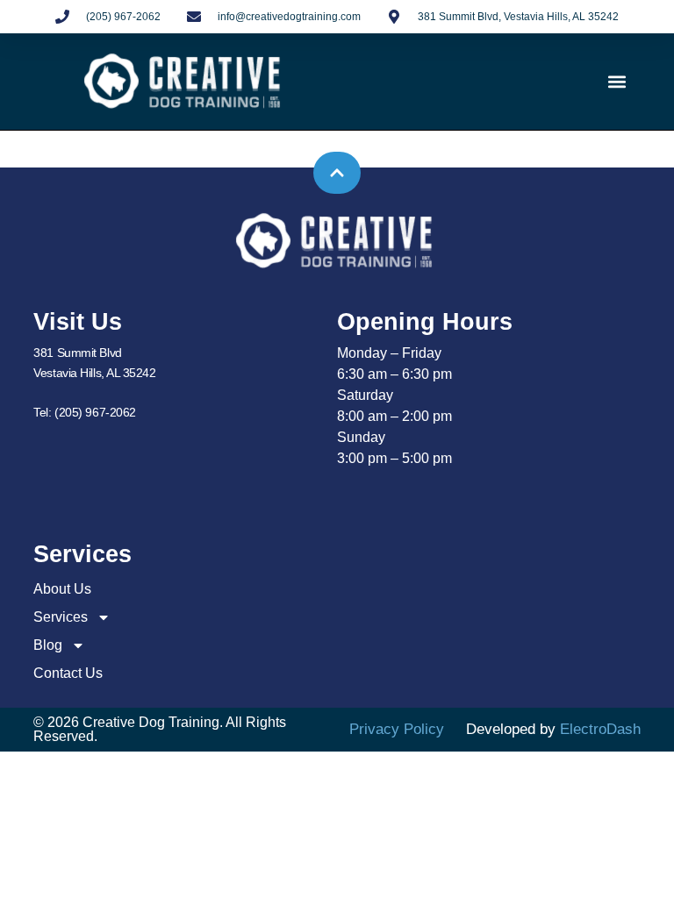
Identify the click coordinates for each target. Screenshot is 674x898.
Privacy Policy (396, 729)
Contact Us (68, 673)
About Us (62, 588)
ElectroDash (600, 729)
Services (60, 616)
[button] (617, 82)
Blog (47, 645)
